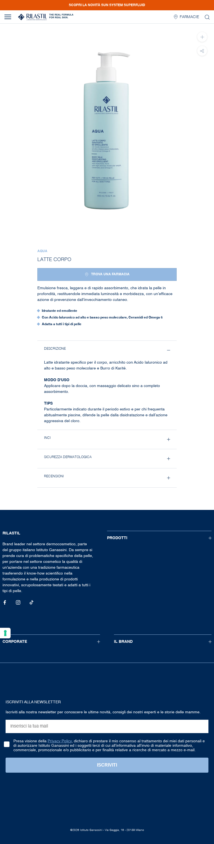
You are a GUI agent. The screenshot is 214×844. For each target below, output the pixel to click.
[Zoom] (202, 37)
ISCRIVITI (107, 765)
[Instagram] (18, 602)
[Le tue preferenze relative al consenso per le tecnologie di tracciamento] (5, 633)
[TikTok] (31, 602)
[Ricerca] (207, 16)
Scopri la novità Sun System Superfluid (107, 5)
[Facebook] (5, 602)
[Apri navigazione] (7, 16)
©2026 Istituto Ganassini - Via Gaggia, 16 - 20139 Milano (107, 830)
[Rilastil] (46, 17)
